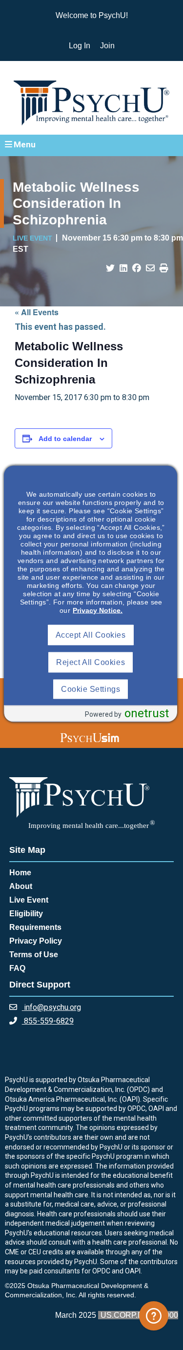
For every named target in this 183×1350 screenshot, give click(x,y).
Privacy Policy (35, 941)
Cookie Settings (90, 689)
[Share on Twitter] (110, 268)
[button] (91, 145)
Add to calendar (65, 439)
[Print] (164, 268)
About (20, 886)
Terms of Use (33, 954)
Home (20, 872)
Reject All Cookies (90, 662)
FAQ (17, 968)
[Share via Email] (150, 268)
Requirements (35, 927)
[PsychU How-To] (153, 1315)
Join (107, 45)
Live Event (28, 900)
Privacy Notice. (97, 610)
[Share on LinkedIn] (123, 268)
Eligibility (26, 913)
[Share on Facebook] (136, 268)
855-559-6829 (48, 1021)
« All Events (37, 312)
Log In (79, 45)
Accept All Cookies (91, 635)
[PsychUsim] (89, 737)
